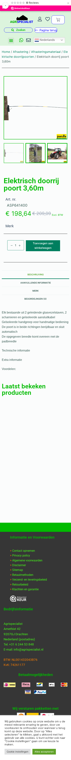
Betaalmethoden (22, 575)
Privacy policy (21, 555)
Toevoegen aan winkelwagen (43, 246)
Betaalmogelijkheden (35, 674)
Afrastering (20, 52)
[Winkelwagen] (58, 19)
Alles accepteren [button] (44, 751)
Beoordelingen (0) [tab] (35, 298)
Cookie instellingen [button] (17, 751)
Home (6, 52)
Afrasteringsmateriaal (46, 52)
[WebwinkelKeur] (18, 599)
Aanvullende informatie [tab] (35, 282)
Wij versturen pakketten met (35, 708)
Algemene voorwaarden (27, 560)
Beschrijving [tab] (35, 274)
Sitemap (17, 570)
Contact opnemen (23, 550)
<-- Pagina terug (46, 30)
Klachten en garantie (25, 589)
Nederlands (47, 39)
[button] (11, 41)
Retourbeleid (20, 584)
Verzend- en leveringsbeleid (29, 579)
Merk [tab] (35, 290)
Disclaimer (19, 565)
